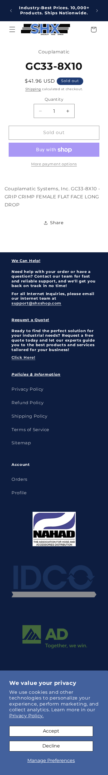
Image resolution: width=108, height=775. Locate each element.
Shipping (33, 89)
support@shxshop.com (36, 303)
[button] (12, 29)
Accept (51, 731)
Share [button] (56, 222)
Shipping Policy (29, 416)
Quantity (54, 99)
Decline (51, 746)
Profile (19, 492)
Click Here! (23, 357)
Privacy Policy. (26, 715)
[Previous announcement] (11, 10)
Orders (19, 479)
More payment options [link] (54, 164)
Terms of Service (30, 429)
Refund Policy (27, 402)
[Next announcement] (97, 10)
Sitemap (21, 442)
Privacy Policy (27, 389)
